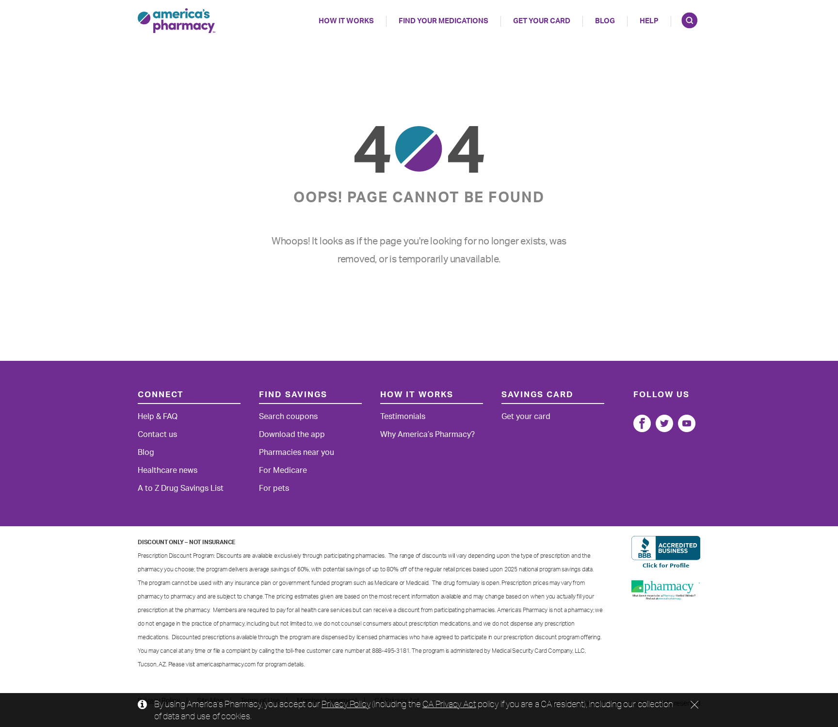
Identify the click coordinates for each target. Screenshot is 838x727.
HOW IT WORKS (346, 21)
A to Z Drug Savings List (181, 488)
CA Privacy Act (449, 703)
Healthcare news (167, 470)
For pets (274, 488)
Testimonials (402, 416)
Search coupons (288, 416)
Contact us (157, 434)
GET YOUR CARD (541, 21)
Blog (605, 21)
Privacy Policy (346, 703)
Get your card (525, 416)
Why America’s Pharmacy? (427, 434)
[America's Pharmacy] (176, 20)
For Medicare (283, 470)
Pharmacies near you (296, 452)
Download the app (292, 434)
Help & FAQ (157, 416)
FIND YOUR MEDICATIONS (443, 21)
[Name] (642, 423)
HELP (649, 21)
